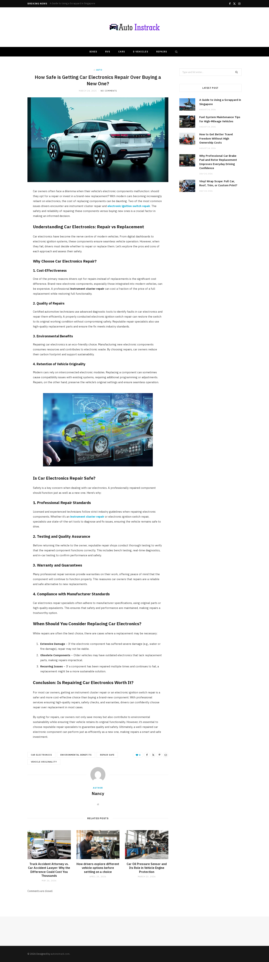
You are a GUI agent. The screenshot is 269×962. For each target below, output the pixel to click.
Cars (121, 51)
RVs (107, 51)
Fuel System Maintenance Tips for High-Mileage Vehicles (80, 3)
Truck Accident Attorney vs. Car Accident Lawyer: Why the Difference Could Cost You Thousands (49, 870)
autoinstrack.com (60, 953)
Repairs (161, 51)
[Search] (175, 51)
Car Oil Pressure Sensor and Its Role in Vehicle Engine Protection (147, 868)
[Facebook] (147, 755)
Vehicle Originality (44, 762)
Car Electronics (41, 755)
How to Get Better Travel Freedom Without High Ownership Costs (216, 138)
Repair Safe (107, 755)
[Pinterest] (159, 755)
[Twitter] (153, 755)
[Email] (165, 755)
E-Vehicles (140, 51)
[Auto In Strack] (134, 27)
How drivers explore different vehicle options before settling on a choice (97, 868)
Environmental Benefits (76, 755)
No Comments (109, 90)
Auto (99, 70)
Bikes (93, 51)
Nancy (98, 793)
